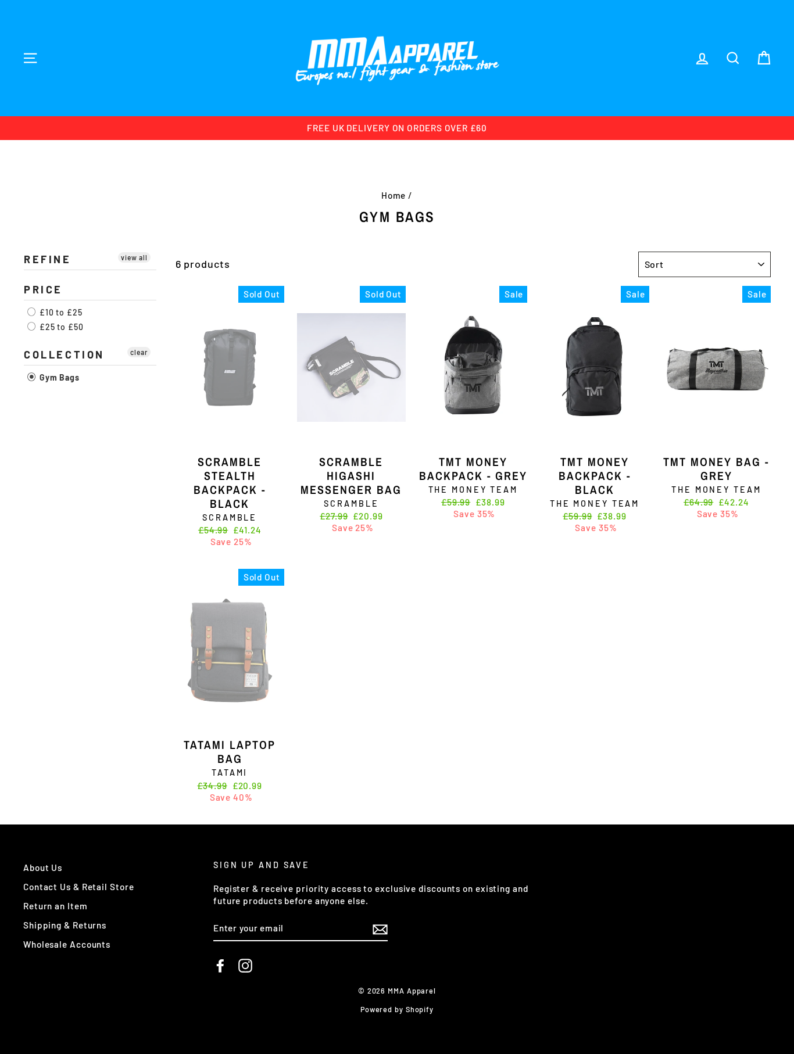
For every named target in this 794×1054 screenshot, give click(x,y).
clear (139, 352)
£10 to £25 (60, 312)
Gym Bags (58, 377)
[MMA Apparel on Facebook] (220, 966)
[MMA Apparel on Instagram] (245, 966)
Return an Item (55, 906)
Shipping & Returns (64, 925)
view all (134, 257)
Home (393, 195)
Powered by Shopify (397, 1009)
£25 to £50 (60, 327)
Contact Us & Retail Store (78, 886)
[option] (397, 128)
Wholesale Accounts (66, 944)
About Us (42, 867)
